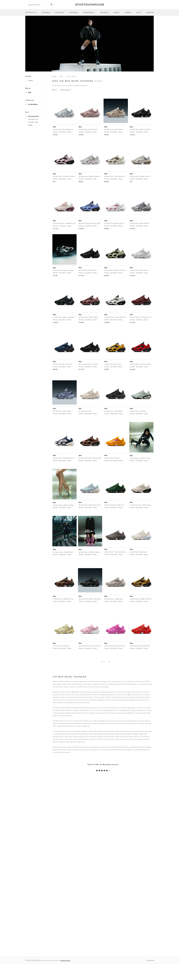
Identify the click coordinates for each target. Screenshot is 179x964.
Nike (29, 92)
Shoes (54, 76)
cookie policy (65, 960)
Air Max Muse (33, 104)
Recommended (33, 116)
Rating (30, 125)
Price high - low (33, 119)
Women (30, 80)
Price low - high (33, 122)
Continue (150, 960)
